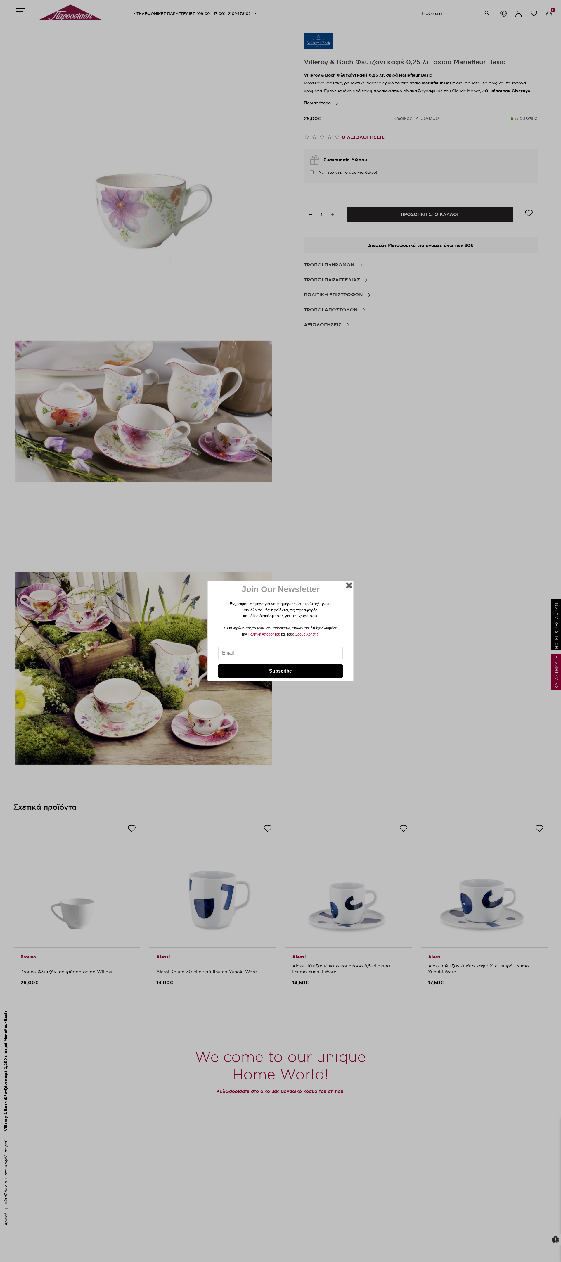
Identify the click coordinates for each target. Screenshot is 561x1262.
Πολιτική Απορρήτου (264, 634)
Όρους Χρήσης (306, 634)
